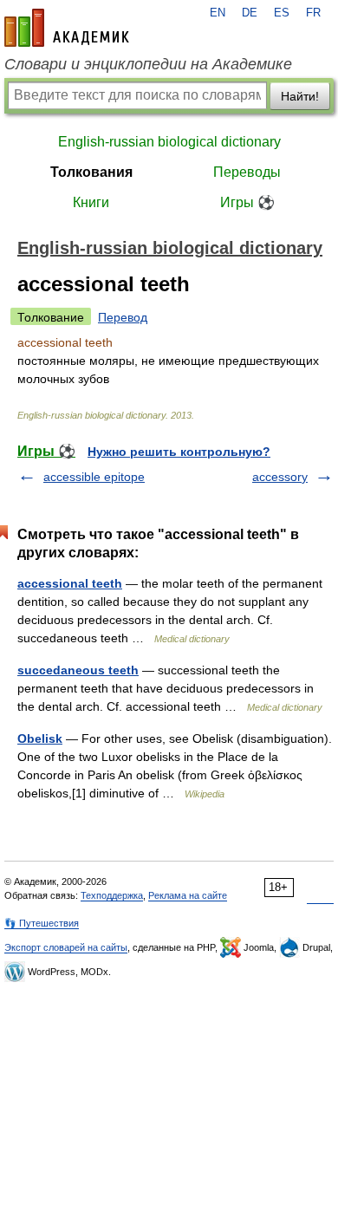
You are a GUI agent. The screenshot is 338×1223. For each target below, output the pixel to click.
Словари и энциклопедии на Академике (148, 64)
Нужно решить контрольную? (179, 452)
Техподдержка (112, 895)
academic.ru (66, 28)
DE (249, 13)
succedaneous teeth (78, 670)
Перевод (122, 317)
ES (281, 13)
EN (217, 13)
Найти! (300, 96)
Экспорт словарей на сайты (65, 947)
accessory (280, 477)
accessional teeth (69, 583)
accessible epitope (94, 477)
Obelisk (39, 738)
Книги (91, 202)
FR (313, 13)
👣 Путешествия (41, 923)
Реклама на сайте (187, 895)
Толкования (91, 172)
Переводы (247, 172)
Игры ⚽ (247, 202)
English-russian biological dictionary (169, 141)
